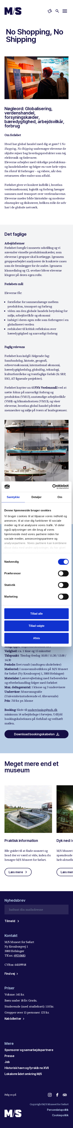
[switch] (63, 573)
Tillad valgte (36, 625)
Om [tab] (59, 497)
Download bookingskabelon (34, 734)
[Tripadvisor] (65, 1095)
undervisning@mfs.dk (42, 710)
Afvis (36, 638)
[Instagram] (50, 1095)
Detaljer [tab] (36, 497)
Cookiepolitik (60, 1115)
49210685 (19, 955)
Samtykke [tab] (13, 497)
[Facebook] (57, 1095)
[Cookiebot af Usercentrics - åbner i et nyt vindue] (52, 486)
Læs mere (16, 872)
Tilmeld (9, 921)
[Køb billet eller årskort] (50, 11)
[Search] (57, 11)
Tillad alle (36, 613)
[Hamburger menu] (65, 11)
